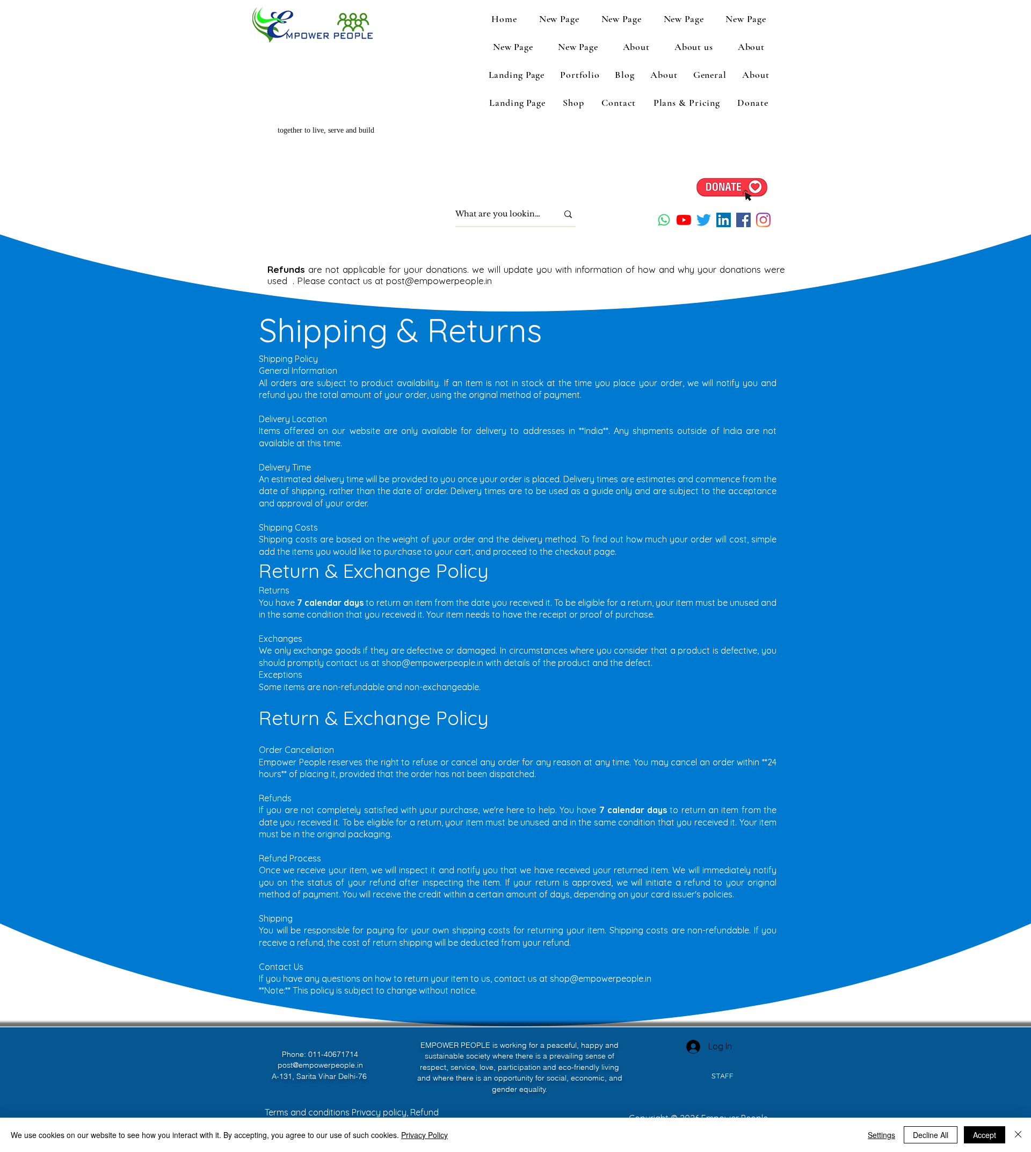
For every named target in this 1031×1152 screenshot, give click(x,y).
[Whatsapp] (664, 220)
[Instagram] (763, 220)
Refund (424, 1112)
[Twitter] (703, 220)
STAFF (722, 1076)
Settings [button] (881, 1134)
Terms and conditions (308, 1112)
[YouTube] (684, 220)
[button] (693, 47)
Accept (984, 1134)
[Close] (1018, 1134)
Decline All (930, 1134)
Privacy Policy (424, 1134)
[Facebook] (743, 220)
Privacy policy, (381, 1112)
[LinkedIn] (723, 220)
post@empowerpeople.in (439, 280)
